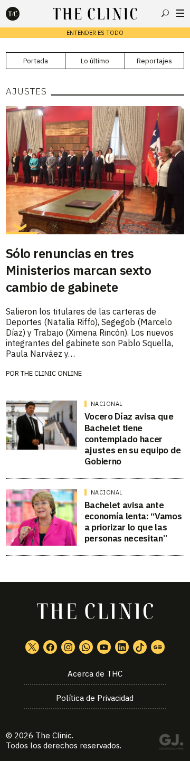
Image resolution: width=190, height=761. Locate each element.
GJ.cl (171, 743)
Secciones (180, 13)
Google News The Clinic (158, 647)
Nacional (107, 403)
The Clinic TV (104, 647)
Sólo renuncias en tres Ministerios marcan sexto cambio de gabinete (78, 270)
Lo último (95, 60)
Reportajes (154, 60)
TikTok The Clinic (140, 647)
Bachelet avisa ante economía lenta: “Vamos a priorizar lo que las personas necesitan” (133, 522)
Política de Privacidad (95, 698)
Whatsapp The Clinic (86, 647)
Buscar (165, 13)
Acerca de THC (95, 674)
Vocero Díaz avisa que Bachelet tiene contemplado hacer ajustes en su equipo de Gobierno (132, 439)
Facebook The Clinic (50, 647)
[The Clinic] (21, 14)
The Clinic (53, 735)
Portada (35, 60)
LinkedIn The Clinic (122, 647)
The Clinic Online (51, 373)
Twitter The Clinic (32, 647)
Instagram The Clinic (68, 647)
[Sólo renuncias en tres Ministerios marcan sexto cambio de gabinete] (95, 170)
